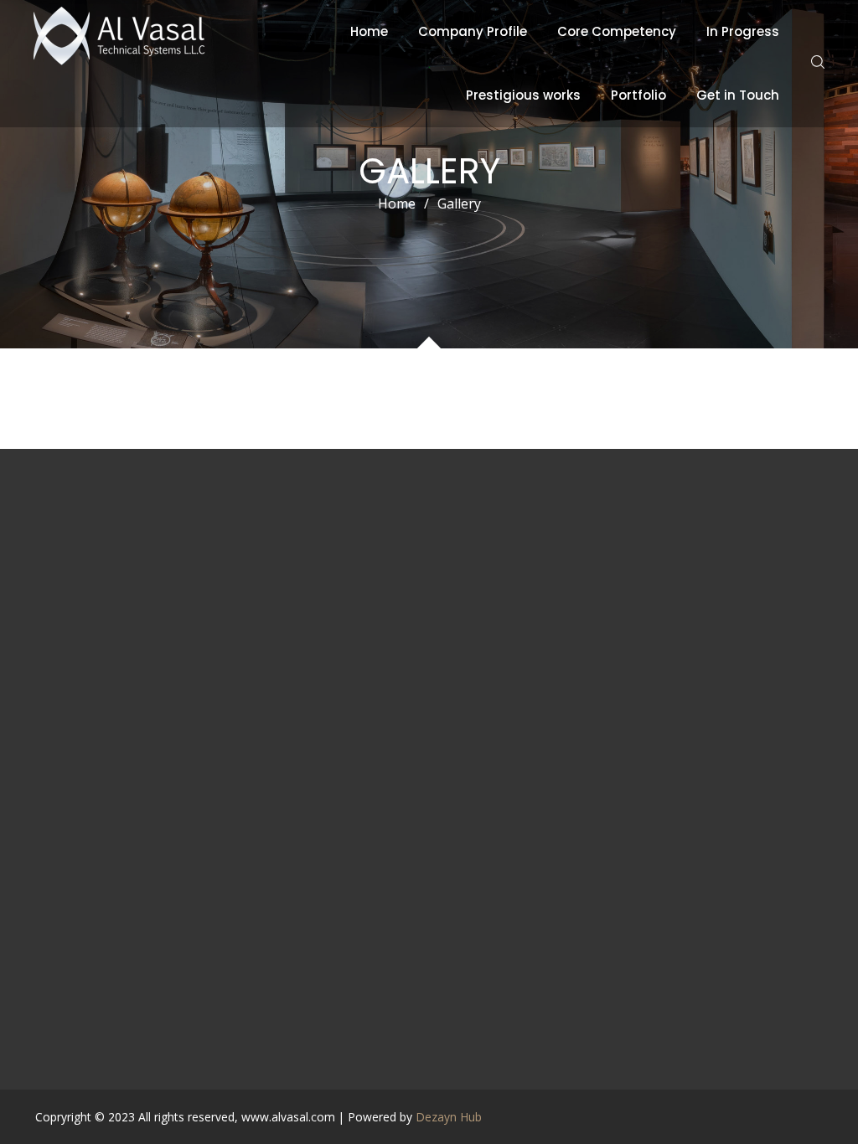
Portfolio (638, 95)
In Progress (742, 31)
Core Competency (616, 31)
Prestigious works (523, 95)
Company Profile (472, 31)
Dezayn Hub (449, 1117)
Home (369, 31)
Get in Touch (737, 95)
